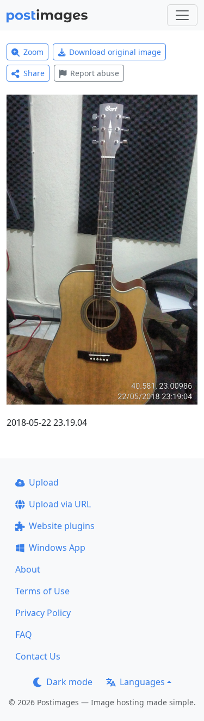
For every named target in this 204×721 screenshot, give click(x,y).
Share (34, 73)
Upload (44, 482)
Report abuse (94, 73)
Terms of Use (42, 591)
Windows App (57, 548)
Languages (142, 682)
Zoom (33, 52)
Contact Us (37, 656)
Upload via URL (60, 504)
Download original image (115, 52)
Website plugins (62, 526)
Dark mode (69, 682)
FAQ (23, 635)
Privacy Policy (43, 613)
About (27, 569)
